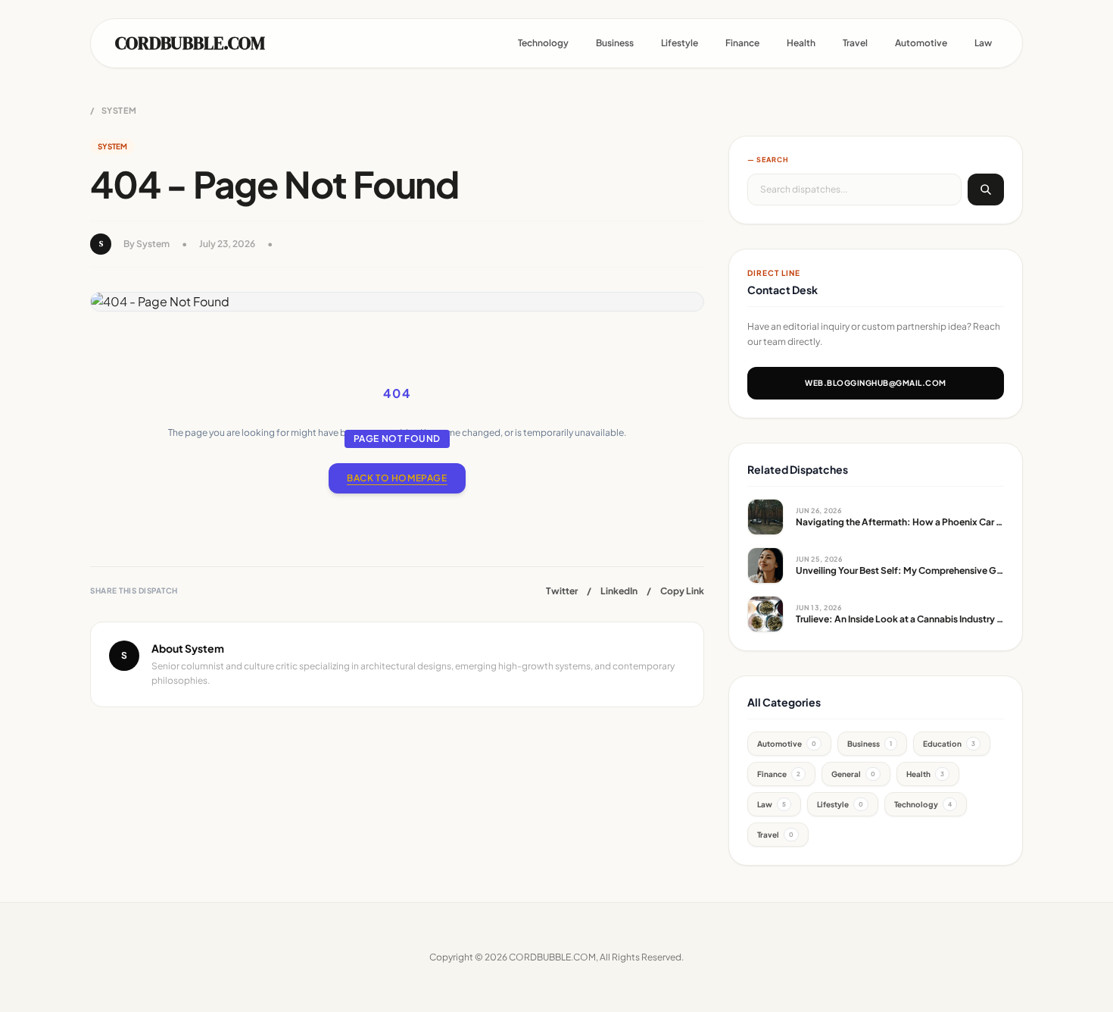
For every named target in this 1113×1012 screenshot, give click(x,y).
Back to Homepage (397, 478)
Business (615, 43)
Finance (742, 43)
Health (801, 43)
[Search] (986, 189)
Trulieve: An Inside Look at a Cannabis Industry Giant (908, 619)
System (119, 110)
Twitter (562, 591)
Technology (543, 43)
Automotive (921, 43)
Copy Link (682, 591)
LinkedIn (619, 591)
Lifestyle (679, 43)
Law (983, 43)
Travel (855, 43)
